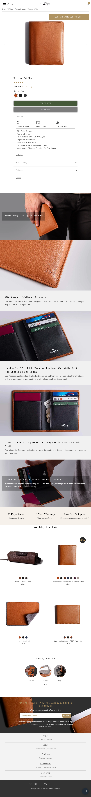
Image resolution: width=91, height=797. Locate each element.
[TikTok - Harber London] (51, 793)
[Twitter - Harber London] (35, 793)
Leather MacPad (23, 641)
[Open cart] (88, 4)
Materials (19, 155)
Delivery (19, 170)
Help (45, 745)
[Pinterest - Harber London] (47, 793)
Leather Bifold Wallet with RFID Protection (68, 582)
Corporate (45, 773)
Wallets (10, 9)
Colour (19, 91)
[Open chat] (85, 791)
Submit (66, 715)
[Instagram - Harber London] (43, 793)
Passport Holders (20, 9)
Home (4, 9)
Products (46, 754)
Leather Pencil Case (23, 582)
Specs (18, 178)
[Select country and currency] (8, 4)
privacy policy (54, 724)
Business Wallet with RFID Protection (68, 641)
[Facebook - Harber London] (39, 793)
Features (19, 117)
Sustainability (21, 163)
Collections (45, 763)
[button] (19, 82)
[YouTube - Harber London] (55, 793)
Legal (45, 735)
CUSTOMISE (45, 109)
